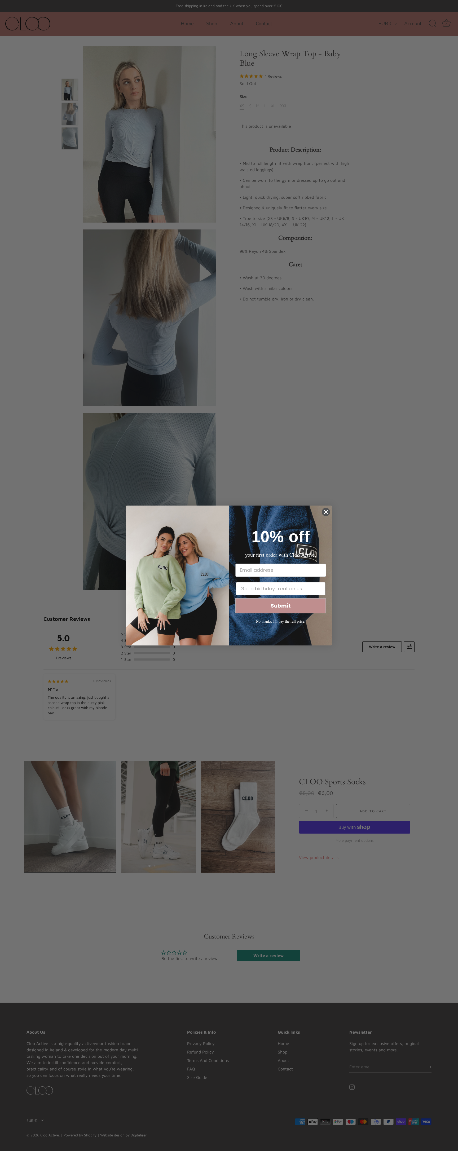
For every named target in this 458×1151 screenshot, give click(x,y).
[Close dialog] (326, 512)
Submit (281, 605)
